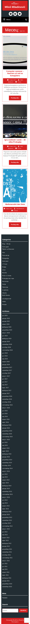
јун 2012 (5, 532)
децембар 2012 (7, 517)
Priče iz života (6, 275)
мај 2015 (5, 445)
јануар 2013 (6, 514)
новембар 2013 (7, 491)
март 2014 (5, 482)
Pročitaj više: (16, 98)
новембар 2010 (7, 586)
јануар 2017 (6, 393)
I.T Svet (4, 264)
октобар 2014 (6, 465)
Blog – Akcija (6, 244)
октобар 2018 (6, 347)
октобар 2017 (6, 373)
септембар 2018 (7, 350)
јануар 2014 (6, 488)
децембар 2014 (7, 459)
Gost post (5, 261)
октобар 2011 (6, 555)
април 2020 (6, 324)
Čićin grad (5, 246)
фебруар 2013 (6, 511)
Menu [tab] (8, 19)
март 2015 (5, 451)
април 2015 (6, 448)
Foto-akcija (5, 255)
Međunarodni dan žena (15, 204)
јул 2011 (5, 563)
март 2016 (5, 422)
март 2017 (5, 387)
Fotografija (5, 258)
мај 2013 (5, 503)
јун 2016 (5, 413)
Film (3, 252)
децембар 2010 (7, 583)
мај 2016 (5, 416)
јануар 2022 (6, 321)
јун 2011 (4, 566)
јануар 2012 (6, 546)
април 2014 (6, 480)
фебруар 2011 (6, 578)
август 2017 (6, 376)
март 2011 (5, 575)
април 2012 (6, 537)
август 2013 (6, 497)
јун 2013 (5, 500)
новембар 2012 (7, 520)
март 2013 (5, 508)
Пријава (4, 597)
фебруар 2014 (6, 485)
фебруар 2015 (6, 454)
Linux (4, 270)
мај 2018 (5, 358)
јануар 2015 (6, 457)
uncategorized (6, 298)
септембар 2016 (7, 405)
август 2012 (6, 529)
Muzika (4, 272)
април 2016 (6, 419)
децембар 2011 (7, 549)
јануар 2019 (6, 341)
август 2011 (6, 560)
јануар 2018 (6, 364)
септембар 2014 (7, 468)
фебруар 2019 (6, 338)
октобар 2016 (6, 402)
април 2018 (6, 361)
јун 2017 (5, 382)
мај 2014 (5, 477)
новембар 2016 (7, 399)
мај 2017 (5, 384)
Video (4, 301)
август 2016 (6, 407)
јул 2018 (5, 353)
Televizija (5, 287)
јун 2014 (5, 474)
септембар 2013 (7, 494)
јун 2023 (5, 315)
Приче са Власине (8, 249)
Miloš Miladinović (15, 7)
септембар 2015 (7, 436)
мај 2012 (5, 534)
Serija (4, 284)
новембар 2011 (7, 552)
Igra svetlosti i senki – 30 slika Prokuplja (15, 141)
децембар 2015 (7, 431)
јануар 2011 (6, 581)
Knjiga (4, 267)
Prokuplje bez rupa (8, 278)
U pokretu (5, 290)
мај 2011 (5, 569)
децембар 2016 (7, 396)
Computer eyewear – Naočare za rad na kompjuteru (15, 73)
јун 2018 (5, 356)
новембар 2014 (7, 462)
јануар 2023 (6, 318)
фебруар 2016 (6, 425)
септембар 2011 (7, 557)
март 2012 (5, 540)
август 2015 (6, 439)
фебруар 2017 (6, 390)
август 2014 (6, 471)
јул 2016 (5, 410)
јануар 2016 (6, 428)
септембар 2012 (7, 526)
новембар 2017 (7, 370)
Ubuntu (4, 293)
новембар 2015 (7, 433)
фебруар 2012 (6, 543)
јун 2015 (5, 442)
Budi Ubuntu (6, 295)
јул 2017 (5, 379)
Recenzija (5, 281)
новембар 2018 (7, 344)
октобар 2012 (6, 523)
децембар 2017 (7, 367)
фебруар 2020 (6, 327)
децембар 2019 (7, 330)
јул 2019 (5, 335)
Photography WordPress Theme (14, 620)
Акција (4, 304)
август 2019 (6, 332)
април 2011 (5, 572)
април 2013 (6, 506)
